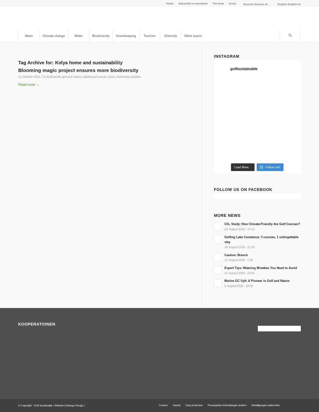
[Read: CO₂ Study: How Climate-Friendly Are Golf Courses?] (218, 226)
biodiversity (53, 77)
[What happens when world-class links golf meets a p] (269, 126)
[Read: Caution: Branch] (218, 257)
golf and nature (71, 77)
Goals (232, 3)
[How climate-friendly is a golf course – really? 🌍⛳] (224, 86)
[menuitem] (170, 3)
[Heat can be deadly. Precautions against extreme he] (291, 86)
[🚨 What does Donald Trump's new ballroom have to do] (291, 153)
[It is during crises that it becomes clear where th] (224, 99)
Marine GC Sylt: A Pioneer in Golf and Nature (257, 281)
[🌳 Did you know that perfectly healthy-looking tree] (269, 86)
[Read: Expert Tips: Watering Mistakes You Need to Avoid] (218, 270)
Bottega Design (74, 405)
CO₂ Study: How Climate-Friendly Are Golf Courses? (262, 224)
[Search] (290, 36)
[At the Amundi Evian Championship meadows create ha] (291, 113)
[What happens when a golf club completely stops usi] (269, 153)
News (111, 77)
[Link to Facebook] (290, 404)
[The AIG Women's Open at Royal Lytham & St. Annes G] (246, 99)
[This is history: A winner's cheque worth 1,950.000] (224, 126)
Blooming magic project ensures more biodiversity (78, 70)
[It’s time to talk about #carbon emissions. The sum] (246, 86)
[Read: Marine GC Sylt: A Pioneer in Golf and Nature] (218, 283)
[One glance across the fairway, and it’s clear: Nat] (224, 153)
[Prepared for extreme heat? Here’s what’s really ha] (246, 126)
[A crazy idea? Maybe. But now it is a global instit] (224, 113)
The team (218, 3)
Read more (26, 84)
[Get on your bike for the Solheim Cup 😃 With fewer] (224, 140)
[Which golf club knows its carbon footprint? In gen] (269, 140)
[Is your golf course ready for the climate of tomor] (291, 126)
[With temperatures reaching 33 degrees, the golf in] (291, 99)
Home (170, 3)
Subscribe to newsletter (193, 3)
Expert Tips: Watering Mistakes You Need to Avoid (260, 268)
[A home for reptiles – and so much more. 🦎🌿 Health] (269, 99)
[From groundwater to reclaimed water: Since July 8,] (269, 113)
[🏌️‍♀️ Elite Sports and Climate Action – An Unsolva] (246, 140)
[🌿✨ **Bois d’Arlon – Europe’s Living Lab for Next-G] (246, 153)
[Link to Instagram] (297, 404)
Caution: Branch (236, 255)
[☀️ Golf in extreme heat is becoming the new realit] (291, 140)
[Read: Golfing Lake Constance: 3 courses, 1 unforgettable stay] (218, 239)
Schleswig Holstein (129, 77)
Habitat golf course (94, 77)
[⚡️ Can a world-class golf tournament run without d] (246, 113)
